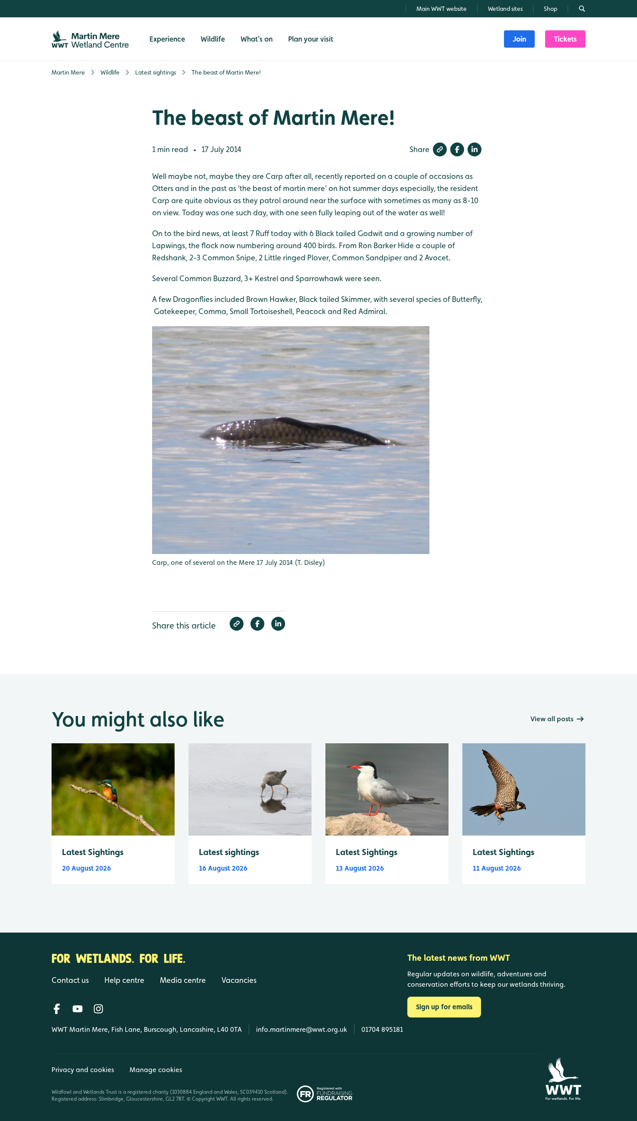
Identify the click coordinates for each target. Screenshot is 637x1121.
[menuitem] (519, 39)
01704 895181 (382, 1029)
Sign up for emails (444, 1007)
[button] (440, 149)
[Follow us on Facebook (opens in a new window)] (57, 1009)
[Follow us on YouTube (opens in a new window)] (77, 1009)
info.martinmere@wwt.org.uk (301, 1029)
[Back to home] (563, 1079)
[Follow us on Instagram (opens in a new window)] (98, 1009)
